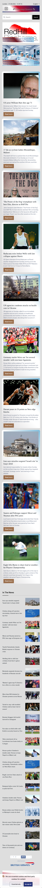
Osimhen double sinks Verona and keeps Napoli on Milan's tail (12, 799)
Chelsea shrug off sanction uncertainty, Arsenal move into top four (12, 613)
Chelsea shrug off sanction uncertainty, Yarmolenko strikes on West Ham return (12, 764)
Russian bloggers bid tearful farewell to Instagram (11, 718)
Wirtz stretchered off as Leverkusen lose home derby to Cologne (12, 741)
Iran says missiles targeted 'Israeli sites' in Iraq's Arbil (10, 602)
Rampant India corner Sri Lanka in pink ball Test (12, 787)
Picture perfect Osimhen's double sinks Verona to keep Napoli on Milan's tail (11, 753)
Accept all (28, 884)
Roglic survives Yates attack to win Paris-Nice (12, 776)
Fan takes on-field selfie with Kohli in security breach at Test (12, 730)
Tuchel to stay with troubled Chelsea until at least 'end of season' (11, 707)
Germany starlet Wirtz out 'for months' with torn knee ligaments (11, 625)
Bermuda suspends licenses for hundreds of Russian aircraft (12, 672)
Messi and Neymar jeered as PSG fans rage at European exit (12, 637)
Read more (8, 114)
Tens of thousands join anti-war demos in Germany (12, 846)
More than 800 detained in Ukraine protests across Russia (12, 695)
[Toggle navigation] (6, 9)
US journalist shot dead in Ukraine (10, 835)
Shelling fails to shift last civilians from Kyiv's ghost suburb (11, 661)
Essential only (16, 884)
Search (36, 17)
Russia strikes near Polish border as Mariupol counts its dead (12, 811)
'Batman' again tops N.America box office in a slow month (12, 684)
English (35, 4)
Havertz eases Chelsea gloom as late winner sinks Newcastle (12, 823)
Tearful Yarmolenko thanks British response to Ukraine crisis (11, 649)
